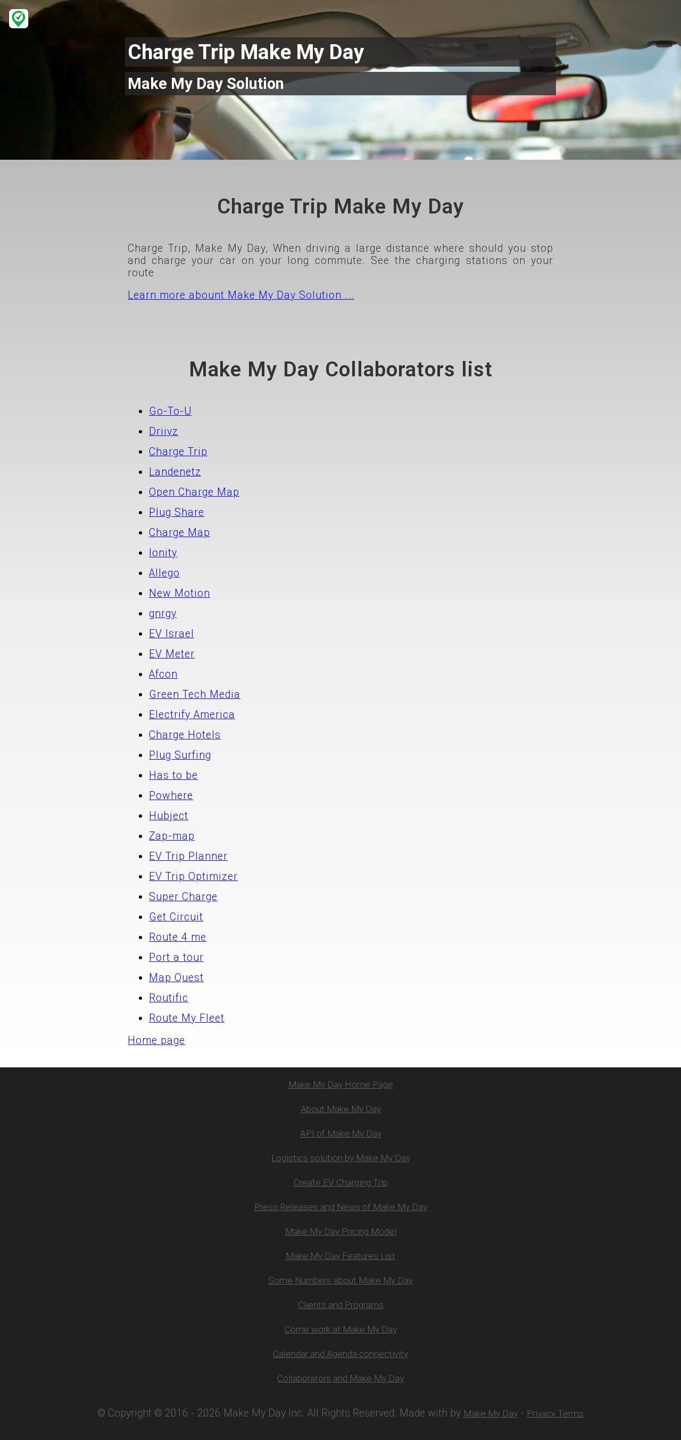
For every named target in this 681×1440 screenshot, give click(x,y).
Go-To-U (170, 411)
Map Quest (176, 978)
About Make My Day (341, 1109)
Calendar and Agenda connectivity (340, 1353)
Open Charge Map (194, 492)
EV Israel (171, 634)
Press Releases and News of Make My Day (340, 1207)
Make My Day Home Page (340, 1084)
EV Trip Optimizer (193, 876)
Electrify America (192, 715)
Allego (164, 573)
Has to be (173, 775)
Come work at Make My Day (341, 1329)
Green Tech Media (194, 694)
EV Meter (172, 654)
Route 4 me (177, 937)
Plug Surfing (180, 755)
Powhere (171, 795)
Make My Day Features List (340, 1255)
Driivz (163, 431)
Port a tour (176, 957)
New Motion (179, 593)
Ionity (163, 553)
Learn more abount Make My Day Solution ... (241, 295)
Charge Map (179, 532)
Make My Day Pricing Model (340, 1231)
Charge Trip (178, 452)
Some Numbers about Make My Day (340, 1280)
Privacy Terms (555, 1413)
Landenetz (175, 472)
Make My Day (490, 1413)
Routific (168, 998)
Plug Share (176, 512)
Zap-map (172, 836)
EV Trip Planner (188, 856)
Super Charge (183, 897)
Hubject (168, 816)
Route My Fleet (187, 1018)
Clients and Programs (341, 1304)
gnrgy (163, 613)
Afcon (163, 674)
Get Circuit (176, 917)
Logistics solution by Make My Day (340, 1158)
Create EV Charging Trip (341, 1182)
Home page (156, 1040)
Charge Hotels (185, 735)
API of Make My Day (340, 1133)
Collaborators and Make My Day (340, 1378)
